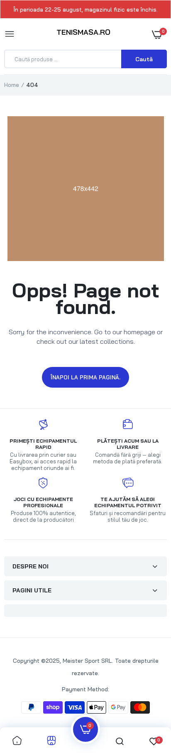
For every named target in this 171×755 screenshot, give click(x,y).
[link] (17, 741)
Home (11, 85)
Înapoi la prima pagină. (85, 377)
